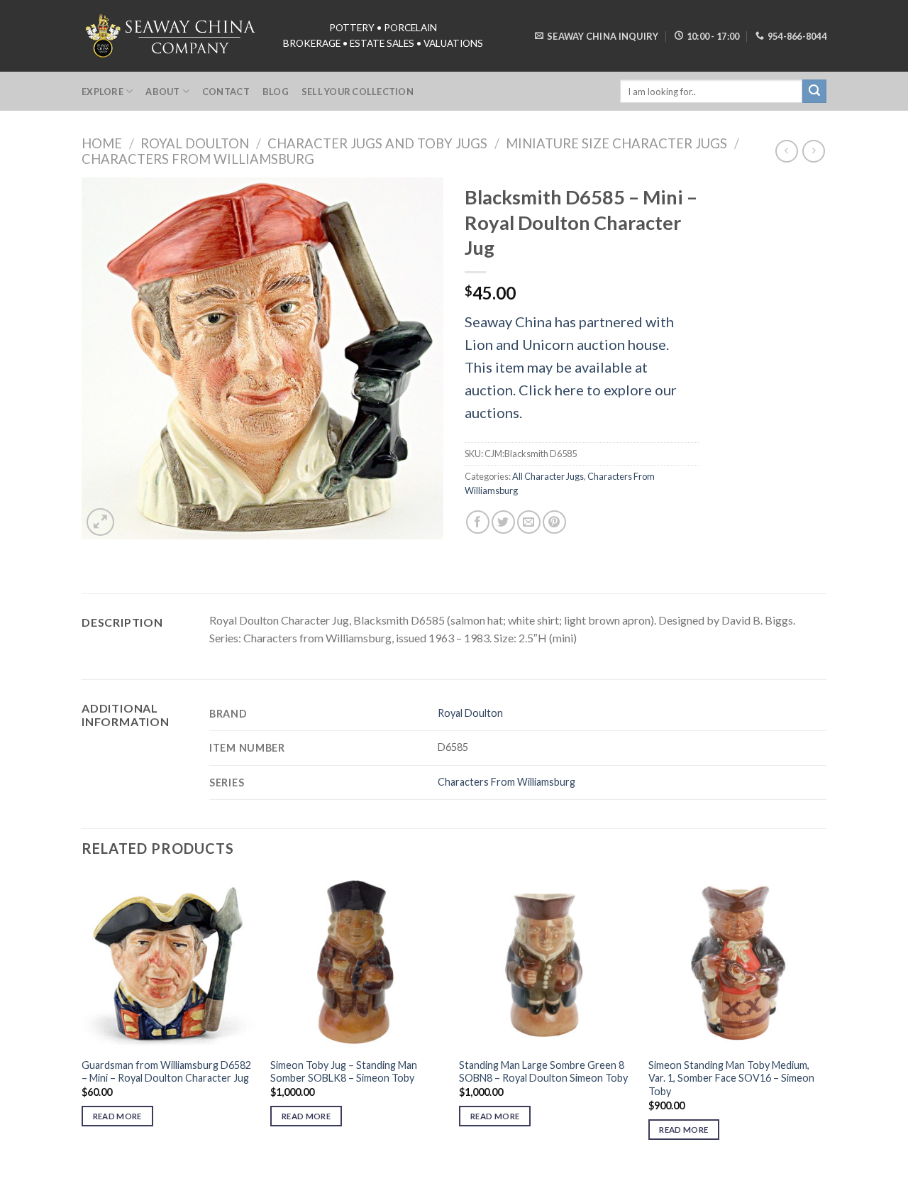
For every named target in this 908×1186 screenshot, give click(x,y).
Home (102, 143)
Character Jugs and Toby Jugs (377, 143)
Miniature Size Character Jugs (616, 143)
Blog (275, 91)
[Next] (822, 1020)
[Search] (814, 91)
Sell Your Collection (357, 91)
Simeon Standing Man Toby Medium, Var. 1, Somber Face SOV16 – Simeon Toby (731, 1078)
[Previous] (82, 1020)
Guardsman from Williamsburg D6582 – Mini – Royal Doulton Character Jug (166, 1072)
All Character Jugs (548, 476)
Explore (102, 91)
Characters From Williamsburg (198, 159)
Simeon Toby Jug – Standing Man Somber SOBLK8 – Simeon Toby (343, 1072)
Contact (226, 91)
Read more (117, 1116)
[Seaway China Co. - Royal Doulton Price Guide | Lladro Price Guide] (172, 35)
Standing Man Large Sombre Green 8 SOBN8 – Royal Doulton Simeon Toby (543, 1072)
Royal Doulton (194, 143)
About (162, 91)
